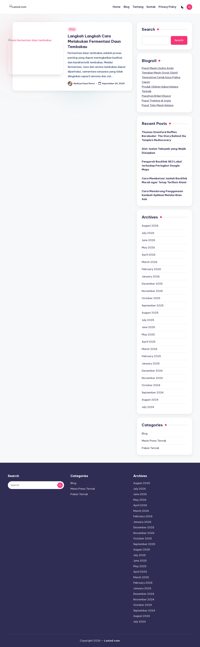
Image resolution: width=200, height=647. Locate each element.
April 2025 (148, 341)
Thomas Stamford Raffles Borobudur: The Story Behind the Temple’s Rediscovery (164, 136)
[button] (60, 485)
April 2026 (148, 254)
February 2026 (151, 269)
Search (148, 29)
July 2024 (148, 407)
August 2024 (150, 399)
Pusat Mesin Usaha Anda (158, 68)
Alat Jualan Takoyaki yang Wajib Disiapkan (164, 151)
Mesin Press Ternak (154, 440)
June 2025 (148, 327)
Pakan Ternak (150, 448)
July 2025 (148, 320)
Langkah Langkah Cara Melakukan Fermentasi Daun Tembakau (94, 41)
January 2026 (151, 276)
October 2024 (151, 385)
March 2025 (149, 349)
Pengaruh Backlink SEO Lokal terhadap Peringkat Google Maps (162, 165)
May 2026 (148, 247)
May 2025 (148, 334)
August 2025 (150, 312)
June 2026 (148, 240)
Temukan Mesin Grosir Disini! (160, 72)
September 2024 (153, 392)
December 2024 (152, 370)
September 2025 (153, 305)
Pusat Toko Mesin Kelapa (157, 105)
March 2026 (149, 262)
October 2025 (151, 298)
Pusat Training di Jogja (156, 100)
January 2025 (151, 363)
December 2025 (152, 283)
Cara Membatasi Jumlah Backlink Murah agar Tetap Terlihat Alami (164, 180)
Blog (72, 29)
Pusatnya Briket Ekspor (156, 96)
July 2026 (148, 233)
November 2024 (152, 378)
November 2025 (152, 291)
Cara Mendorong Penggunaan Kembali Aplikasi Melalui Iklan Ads (162, 195)
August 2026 (150, 225)
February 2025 (151, 356)
